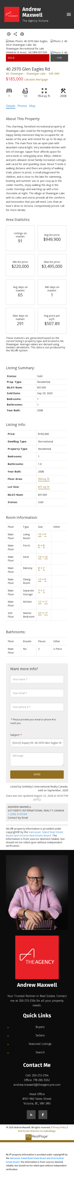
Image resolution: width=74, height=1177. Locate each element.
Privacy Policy (59, 1127)
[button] (31, 1114)
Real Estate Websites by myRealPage (37, 1131)
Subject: (15, 735)
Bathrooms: (16, 631)
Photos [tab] (22, 106)
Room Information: (22, 517)
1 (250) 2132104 (17, 814)
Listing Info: (16, 424)
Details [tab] (10, 106)
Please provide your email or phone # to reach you (33, 721)
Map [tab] (32, 106)
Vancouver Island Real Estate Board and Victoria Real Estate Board (34, 833)
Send (37, 774)
